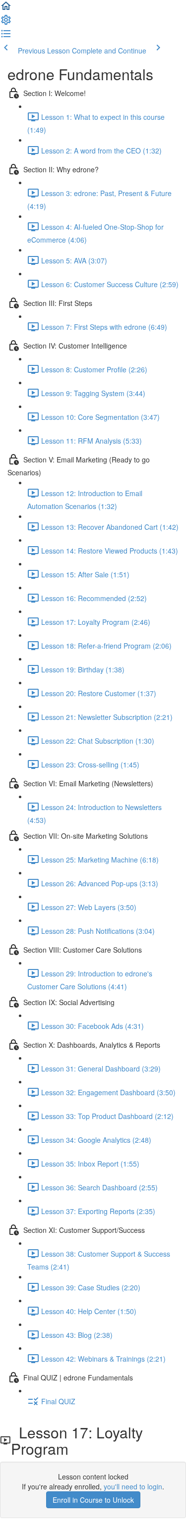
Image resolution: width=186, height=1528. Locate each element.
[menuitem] (6, 23)
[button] (6, 9)
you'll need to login (133, 1486)
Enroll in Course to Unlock (93, 1500)
